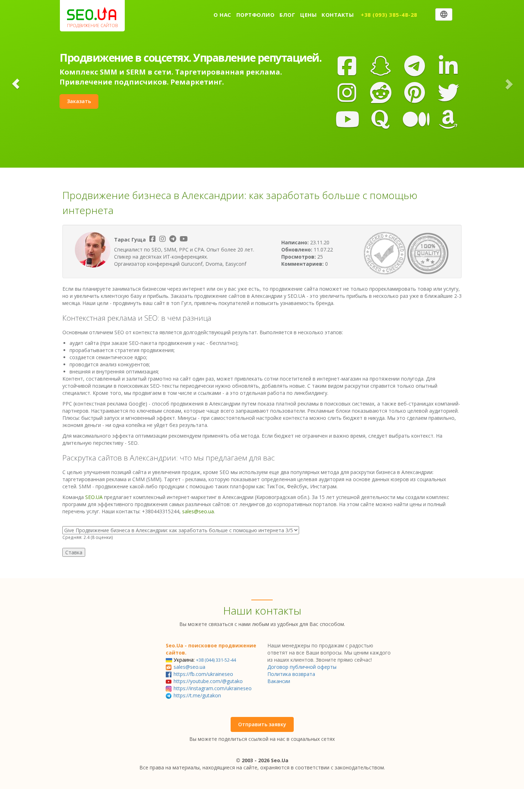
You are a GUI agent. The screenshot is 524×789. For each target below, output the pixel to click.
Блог (287, 14)
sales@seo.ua (198, 511)
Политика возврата (291, 674)
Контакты (338, 14)
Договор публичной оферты (302, 666)
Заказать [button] (79, 101)
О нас (222, 14)
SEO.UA (94, 497)
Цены (308, 14)
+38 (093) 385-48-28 (389, 14)
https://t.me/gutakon (197, 695)
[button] (15, 84)
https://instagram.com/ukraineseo (213, 688)
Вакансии (278, 681)
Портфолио (255, 14)
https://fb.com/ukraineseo (203, 674)
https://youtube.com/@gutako (208, 681)
